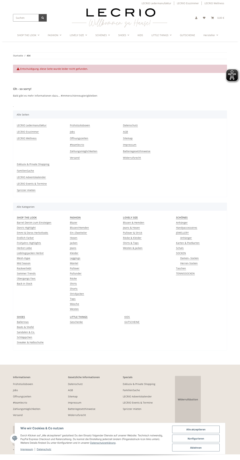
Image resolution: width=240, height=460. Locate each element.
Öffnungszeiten (79, 138)
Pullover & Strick (132, 232)
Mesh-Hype (23, 258)
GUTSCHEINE (132, 322)
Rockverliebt (24, 268)
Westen (74, 309)
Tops (73, 298)
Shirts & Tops (131, 243)
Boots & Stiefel (25, 327)
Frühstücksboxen (80, 125)
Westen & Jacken (132, 248)
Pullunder (76, 273)
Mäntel (74, 263)
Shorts (73, 288)
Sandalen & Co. (26, 332)
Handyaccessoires (186, 227)
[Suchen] (43, 18)
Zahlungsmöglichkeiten (83, 151)
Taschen (181, 268)
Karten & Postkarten (188, 243)
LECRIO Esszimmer (188, 3)
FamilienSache (25, 170)
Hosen (73, 237)
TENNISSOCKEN (185, 273)
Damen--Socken (189, 258)
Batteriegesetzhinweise (136, 151)
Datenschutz (44, 449)
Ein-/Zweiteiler (78, 232)
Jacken (73, 243)
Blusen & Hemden (133, 222)
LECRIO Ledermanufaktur (156, 3)
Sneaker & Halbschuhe (30, 342)
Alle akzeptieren (196, 429)
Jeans (73, 248)
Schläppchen (24, 337)
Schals (180, 248)
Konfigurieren (196, 438)
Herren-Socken (189, 263)
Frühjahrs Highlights (29, 243)
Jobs (72, 131)
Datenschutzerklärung (103, 442)
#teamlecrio (77, 144)
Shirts (73, 283)
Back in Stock (24, 283)
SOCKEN (181, 253)
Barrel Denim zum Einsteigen (34, 222)
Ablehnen (196, 447)
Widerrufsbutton (188, 399)
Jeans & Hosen (131, 227)
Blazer (73, 222)
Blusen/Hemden (79, 227)
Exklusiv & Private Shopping (33, 164)
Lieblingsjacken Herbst (30, 253)
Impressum (26, 449)
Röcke (73, 278)
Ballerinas (23, 322)
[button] (196, 18)
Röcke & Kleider (132, 237)
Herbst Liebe (24, 248)
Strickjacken (77, 293)
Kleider (74, 253)
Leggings (75, 258)
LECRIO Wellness (214, 3)
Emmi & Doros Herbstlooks (32, 232)
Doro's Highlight (26, 227)
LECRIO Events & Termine (32, 183)
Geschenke (76, 322)
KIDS (127, 317)
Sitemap (128, 138)
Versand (75, 157)
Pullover (74, 268)
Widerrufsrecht (132, 157)
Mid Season (24, 263)
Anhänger (182, 222)
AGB (125, 131)
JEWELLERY (182, 232)
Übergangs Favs (26, 278)
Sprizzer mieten (26, 190)
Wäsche (74, 304)
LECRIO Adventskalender (31, 177)
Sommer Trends (26, 273)
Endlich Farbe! (25, 237)
